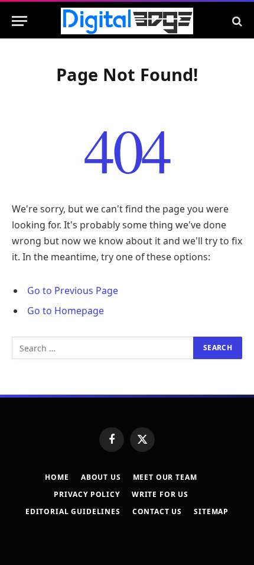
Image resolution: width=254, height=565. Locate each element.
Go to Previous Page (72, 290)
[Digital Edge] (127, 21)
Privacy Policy (87, 494)
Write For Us (160, 494)
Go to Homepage (65, 310)
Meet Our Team (165, 477)
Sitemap (211, 511)
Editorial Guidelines (73, 511)
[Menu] (19, 21)
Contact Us (157, 511)
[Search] (236, 21)
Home (57, 477)
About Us (101, 477)
